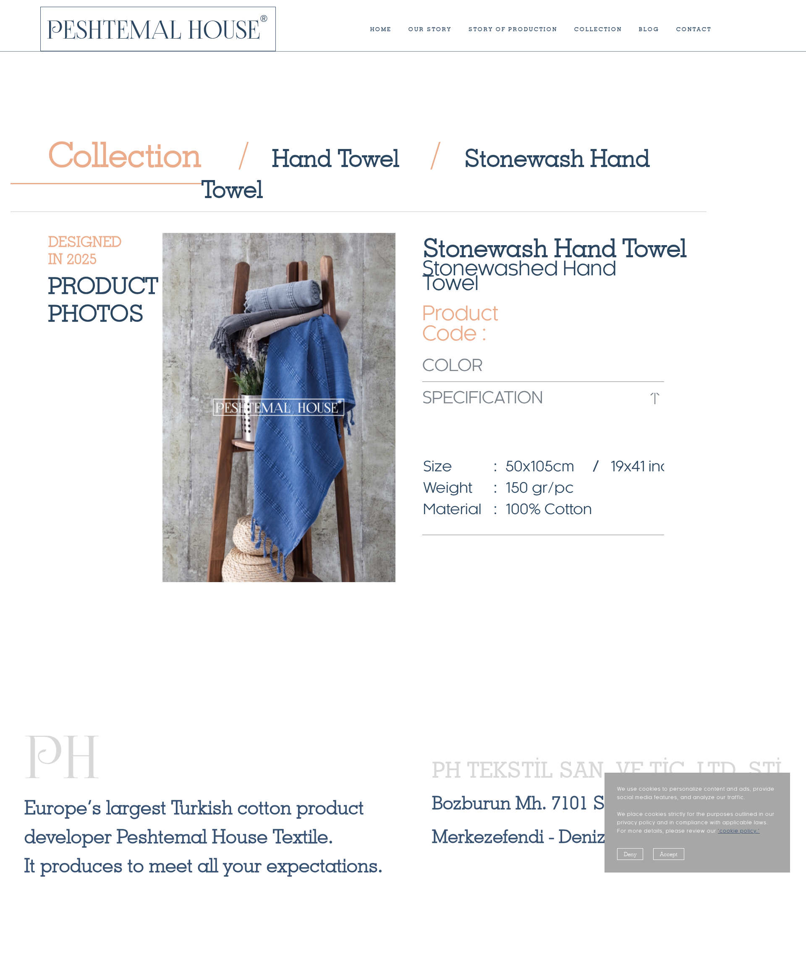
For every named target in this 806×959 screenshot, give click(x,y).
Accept (669, 854)
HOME (381, 29)
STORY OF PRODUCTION (512, 29)
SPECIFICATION (482, 398)
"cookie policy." (739, 831)
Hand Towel (335, 158)
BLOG (649, 29)
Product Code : (455, 325)
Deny (630, 854)
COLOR (452, 366)
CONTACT (694, 29)
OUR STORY (430, 29)
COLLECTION (598, 29)
